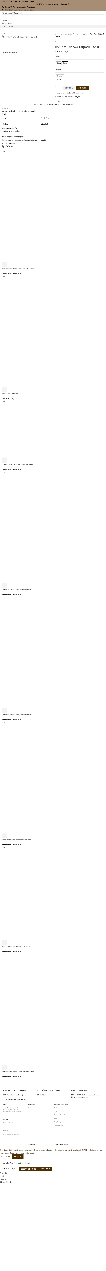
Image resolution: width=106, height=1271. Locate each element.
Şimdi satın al (45, 1169)
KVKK (55, 1118)
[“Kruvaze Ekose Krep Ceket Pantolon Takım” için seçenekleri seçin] (4, 460)
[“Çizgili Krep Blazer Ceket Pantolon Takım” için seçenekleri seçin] (4, 585)
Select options (28, 1169)
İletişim (30, 1108)
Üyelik (56, 1111)
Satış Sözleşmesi (59, 1122)
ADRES (4, 1104)
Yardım (56, 1108)
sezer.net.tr (73, 1144)
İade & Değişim (58, 1125)
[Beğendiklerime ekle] (20, 264)
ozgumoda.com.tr (45, 1144)
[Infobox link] (19, 1091)
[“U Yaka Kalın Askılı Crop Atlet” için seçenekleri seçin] (4, 389)
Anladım (17, 1156)
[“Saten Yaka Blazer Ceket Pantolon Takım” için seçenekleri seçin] (4, 835)
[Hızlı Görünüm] (9, 264)
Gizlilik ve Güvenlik (59, 1115)
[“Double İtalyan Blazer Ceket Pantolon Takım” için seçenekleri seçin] (4, 264)
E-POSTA (5, 1130)
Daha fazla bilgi (6, 1156)
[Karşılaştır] (15, 264)
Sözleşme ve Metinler (61, 1104)
